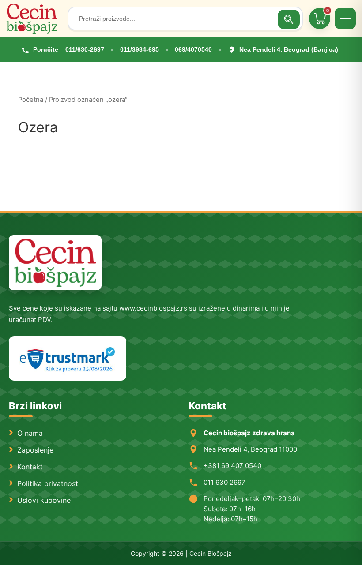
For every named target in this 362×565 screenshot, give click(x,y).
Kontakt (30, 466)
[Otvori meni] (345, 18)
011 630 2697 (224, 482)
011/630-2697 (84, 49)
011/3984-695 (139, 49)
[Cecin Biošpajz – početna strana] (55, 262)
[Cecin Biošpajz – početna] (33, 19)
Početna (30, 100)
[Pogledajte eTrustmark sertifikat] (67, 358)
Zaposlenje (35, 449)
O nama (30, 433)
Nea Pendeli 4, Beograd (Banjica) (288, 49)
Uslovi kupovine (44, 500)
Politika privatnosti (48, 483)
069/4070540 (193, 49)
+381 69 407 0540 (232, 465)
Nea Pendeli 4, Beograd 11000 (250, 449)
